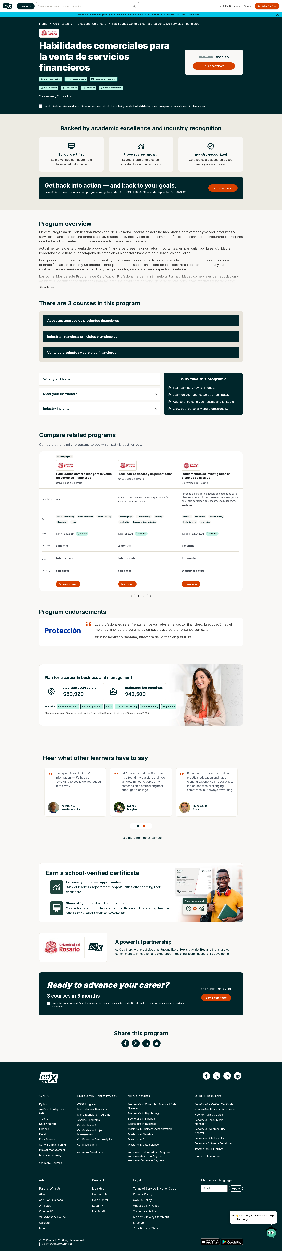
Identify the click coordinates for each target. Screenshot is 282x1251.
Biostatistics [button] (200, 516)
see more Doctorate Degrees (146, 1160)
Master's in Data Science (143, 1144)
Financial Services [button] (85, 516)
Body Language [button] (126, 516)
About (43, 1194)
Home (43, 23)
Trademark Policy (145, 1211)
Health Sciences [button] (189, 522)
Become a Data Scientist (210, 1138)
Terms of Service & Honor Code (154, 1188)
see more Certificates (90, 1152)
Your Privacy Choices (147, 1228)
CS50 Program (86, 1104)
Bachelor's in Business (142, 1123)
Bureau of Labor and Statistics (120, 713)
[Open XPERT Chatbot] (271, 1231)
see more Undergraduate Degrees (149, 1152)
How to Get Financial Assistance (215, 1109)
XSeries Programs (88, 1119)
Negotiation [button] (62, 522)
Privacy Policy (142, 1194)
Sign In (247, 6)
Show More (46, 287)
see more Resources (207, 1156)
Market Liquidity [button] (104, 516)
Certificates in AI (87, 1125)
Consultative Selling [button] (65, 516)
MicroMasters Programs (92, 1109)
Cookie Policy (142, 1200)
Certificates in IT (87, 1144)
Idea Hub (98, 1188)
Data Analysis (47, 1123)
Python (43, 1104)
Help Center (100, 1200)
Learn (24, 6)
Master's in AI (136, 1139)
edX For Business (230, 6)
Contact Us (99, 1194)
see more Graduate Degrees (145, 1156)
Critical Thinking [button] (143, 516)
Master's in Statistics (140, 1134)
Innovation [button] (205, 522)
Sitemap (138, 1222)
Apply (236, 1188)
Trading (43, 1118)
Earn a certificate (68, 584)
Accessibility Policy (146, 1205)
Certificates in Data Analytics (94, 1139)
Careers (44, 1222)
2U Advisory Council (53, 1217)
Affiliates (45, 1205)
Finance (44, 1129)
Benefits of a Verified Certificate (214, 1104)
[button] (134, 6)
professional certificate (90, 23)
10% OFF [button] (83, 534)
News (43, 1228)
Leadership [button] (124, 522)
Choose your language (216, 1180)
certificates (61, 23)
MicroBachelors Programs (93, 1114)
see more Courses (50, 1162)
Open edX (46, 1211)
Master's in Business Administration (150, 1129)
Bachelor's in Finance (141, 1118)
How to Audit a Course (209, 1114)
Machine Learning (50, 1155)
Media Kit (98, 1211)
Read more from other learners (141, 837)
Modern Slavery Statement (151, 1217)
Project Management (52, 1149)
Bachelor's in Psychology (144, 1113)
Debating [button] (158, 516)
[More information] (184, 192)
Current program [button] (64, 456)
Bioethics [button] (187, 516)
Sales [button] (74, 522)
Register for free (267, 6)
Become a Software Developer (214, 1143)
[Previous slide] (133, 826)
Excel (42, 1134)
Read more (187, 505)
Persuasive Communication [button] (144, 522)
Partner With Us (50, 1188)
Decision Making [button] (216, 516)
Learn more (193, 14)
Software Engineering (52, 1144)
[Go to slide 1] (138, 596)
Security (97, 1205)
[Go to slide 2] (143, 596)
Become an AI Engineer (209, 1148)
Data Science (47, 1139)
